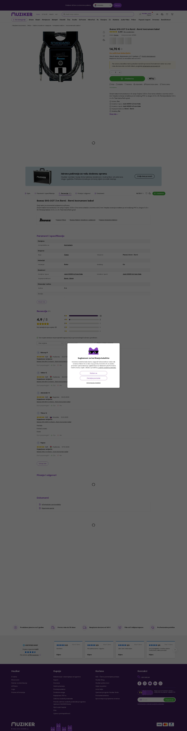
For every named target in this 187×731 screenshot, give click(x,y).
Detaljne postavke (93, 378)
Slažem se (93, 373)
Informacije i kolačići (93, 383)
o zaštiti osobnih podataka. (107, 368)
